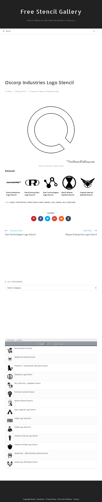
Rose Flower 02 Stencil (23, 348)
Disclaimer (41, 499)
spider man (71, 202)
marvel (59, 202)
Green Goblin (32, 202)
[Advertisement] (51, 59)
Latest (19, 340)
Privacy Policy (51, 499)
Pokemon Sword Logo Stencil (26, 436)
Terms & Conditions (64, 499)
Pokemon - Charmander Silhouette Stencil (31, 366)
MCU (64, 202)
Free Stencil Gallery (51, 11)
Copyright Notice (29, 499)
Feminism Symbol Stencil (24, 392)
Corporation (21, 202)
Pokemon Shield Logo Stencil (25, 444)
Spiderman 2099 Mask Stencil (25, 462)
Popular (10, 340)
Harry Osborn (44, 202)
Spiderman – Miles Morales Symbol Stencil (31, 453)
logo (53, 202)
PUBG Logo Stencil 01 (22, 427)
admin (9, 91)
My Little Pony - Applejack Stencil (27, 383)
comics (12, 202)
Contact (76, 499)
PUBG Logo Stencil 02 (22, 418)
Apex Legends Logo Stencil (24, 409)
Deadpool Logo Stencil (23, 374)
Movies (42, 91)
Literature (34, 91)
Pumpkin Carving (52, 91)
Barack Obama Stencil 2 (23, 400)
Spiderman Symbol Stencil (24, 357)
